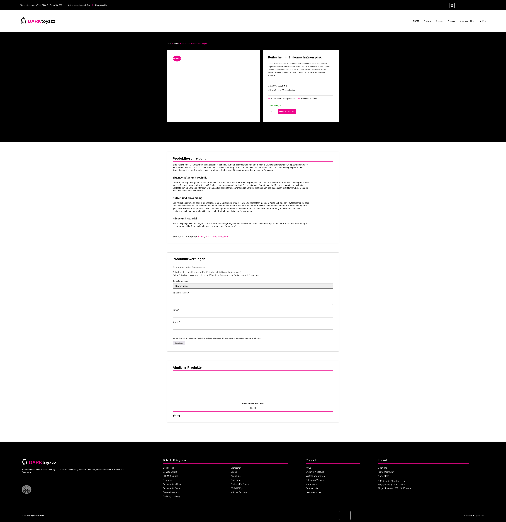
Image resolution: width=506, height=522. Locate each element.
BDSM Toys (211, 236)
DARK (34, 21)
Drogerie (451, 21)
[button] (174, 415)
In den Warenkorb (287, 111)
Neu (472, 21)
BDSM (416, 21)
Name (176, 310)
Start (169, 43)
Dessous (439, 21)
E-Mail (176, 322)
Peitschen (223, 236)
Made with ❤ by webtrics (474, 515)
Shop (175, 43)
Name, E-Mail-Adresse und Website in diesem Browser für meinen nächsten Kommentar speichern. (217, 338)
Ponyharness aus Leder (253, 403)
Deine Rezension (181, 293)
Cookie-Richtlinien (313, 492)
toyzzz (48, 21)
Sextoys (427, 21)
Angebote (464, 21)
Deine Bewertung (181, 281)
